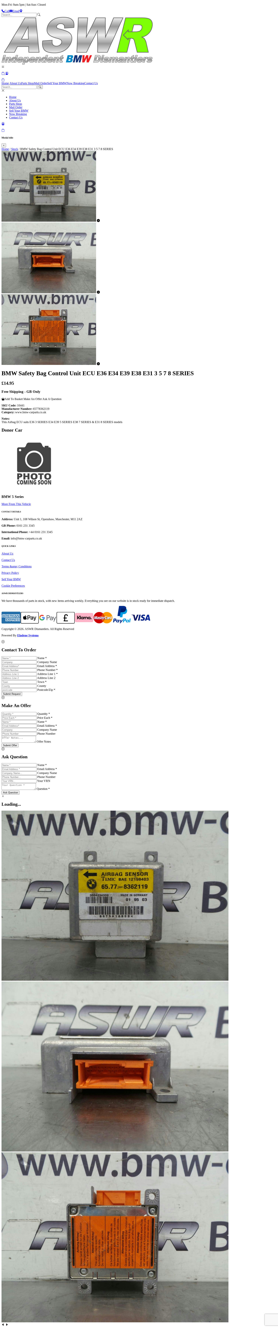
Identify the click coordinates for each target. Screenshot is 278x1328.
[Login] (6, 73)
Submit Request (12, 694)
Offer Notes (44, 741)
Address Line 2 (46, 677)
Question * (43, 788)
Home (5, 83)
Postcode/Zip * (46, 689)
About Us (15, 83)
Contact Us (91, 83)
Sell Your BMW (57, 83)
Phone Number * (47, 670)
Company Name (47, 662)
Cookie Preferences (13, 585)
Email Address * (47, 666)
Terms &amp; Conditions (17, 566)
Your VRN (43, 780)
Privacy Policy (10, 572)
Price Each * (44, 717)
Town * (42, 681)
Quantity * (43, 713)
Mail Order (40, 83)
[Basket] (3, 79)
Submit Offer (10, 745)
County (41, 685)
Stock (14, 149)
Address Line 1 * (47, 674)
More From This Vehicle (16, 504)
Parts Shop (27, 83)
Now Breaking (75, 83)
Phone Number (46, 733)
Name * (42, 658)
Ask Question (10, 792)
